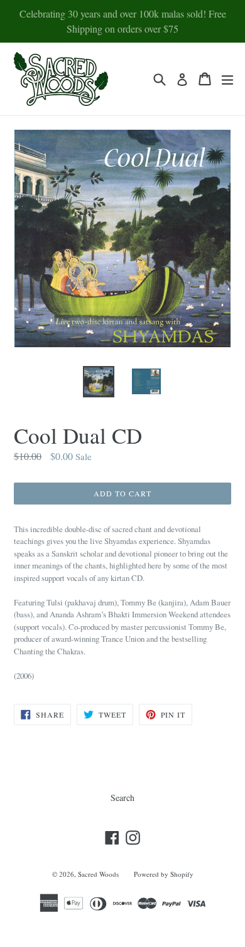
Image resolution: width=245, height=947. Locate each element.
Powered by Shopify (163, 874)
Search (122, 797)
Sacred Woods (98, 874)
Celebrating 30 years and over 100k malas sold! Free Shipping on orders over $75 (122, 21)
